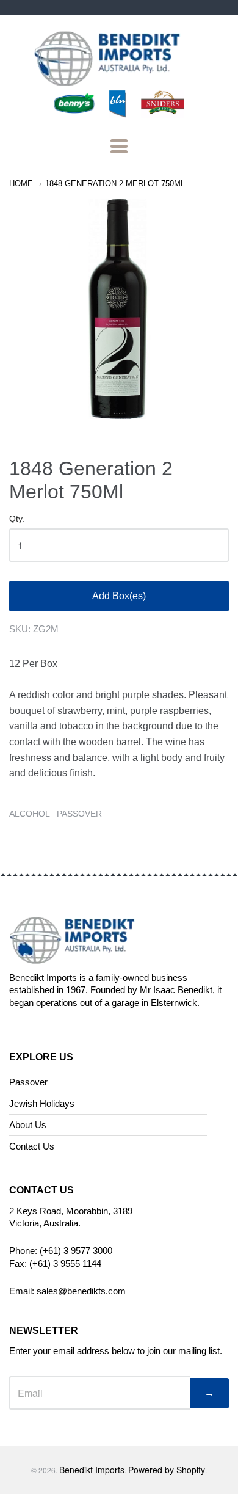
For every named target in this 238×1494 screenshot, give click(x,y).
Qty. (16, 518)
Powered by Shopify (166, 1469)
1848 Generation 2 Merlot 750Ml (115, 183)
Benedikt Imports (91, 1469)
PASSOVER (79, 813)
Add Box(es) (119, 596)
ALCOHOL (29, 813)
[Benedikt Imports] (119, 80)
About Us (27, 1125)
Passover (28, 1082)
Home (21, 183)
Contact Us (31, 1146)
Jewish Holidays (41, 1103)
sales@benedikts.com (81, 1291)
